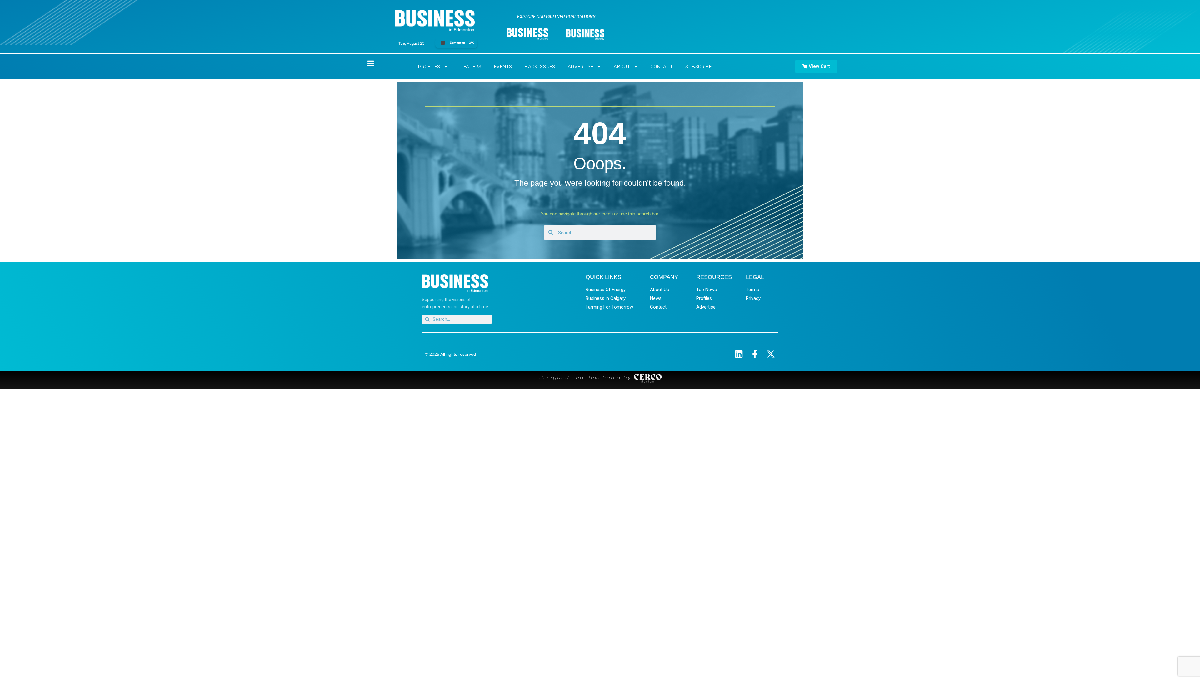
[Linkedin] (739, 354)
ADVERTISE (580, 66)
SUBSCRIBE (698, 66)
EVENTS (503, 66)
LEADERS (471, 66)
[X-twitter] (771, 354)
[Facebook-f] (755, 354)
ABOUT (622, 66)
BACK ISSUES (540, 66)
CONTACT (662, 66)
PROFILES (429, 66)
